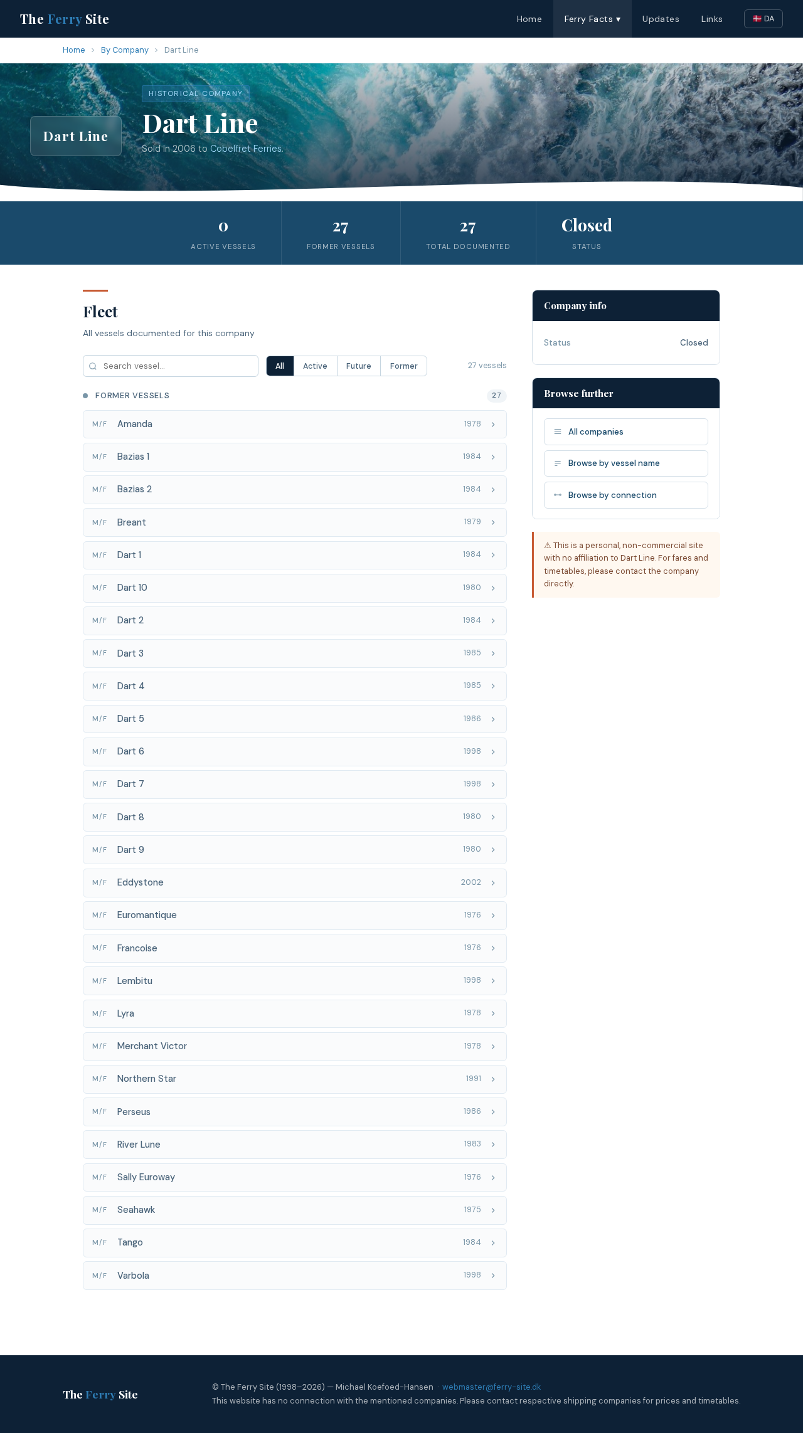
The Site (65, 18)
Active (315, 366)
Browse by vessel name (614, 463)
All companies (596, 431)
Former (404, 366)
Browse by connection (612, 495)
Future (358, 366)
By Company (125, 50)
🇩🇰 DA (763, 18)
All (279, 366)
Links (712, 18)
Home (530, 18)
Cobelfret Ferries (246, 148)
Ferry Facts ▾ (592, 18)
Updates (660, 18)
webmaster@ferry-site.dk (491, 1387)
